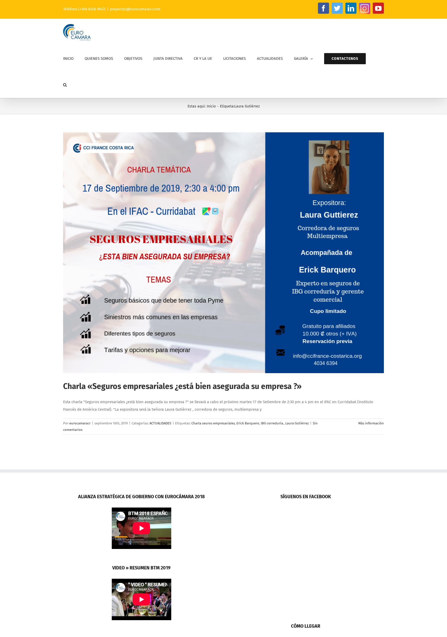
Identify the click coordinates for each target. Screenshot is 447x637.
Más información (371, 423)
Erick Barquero (247, 423)
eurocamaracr (80, 423)
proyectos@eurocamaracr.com (135, 9)
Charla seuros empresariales (213, 423)
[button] (65, 85)
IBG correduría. (272, 423)
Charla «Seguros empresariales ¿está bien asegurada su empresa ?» (182, 386)
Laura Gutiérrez (297, 423)
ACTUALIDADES (160, 423)
